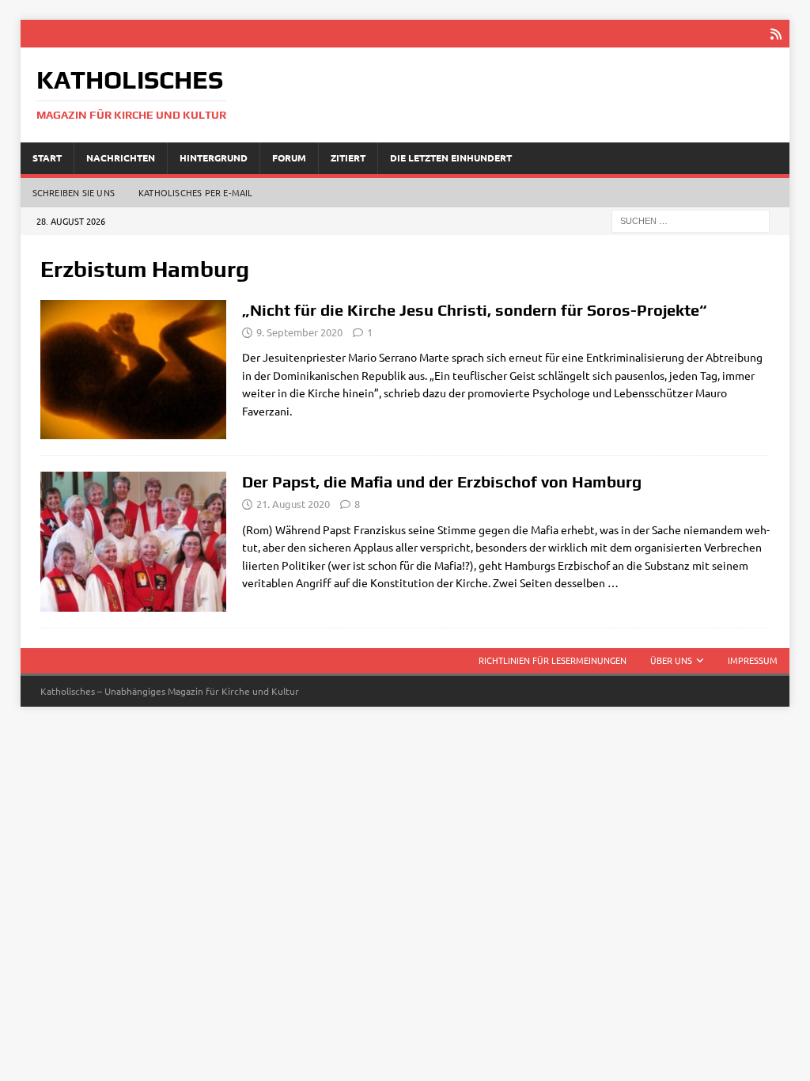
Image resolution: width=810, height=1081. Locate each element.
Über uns (671, 660)
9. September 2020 (299, 332)
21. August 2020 (293, 503)
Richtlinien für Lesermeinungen (552, 660)
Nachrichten (120, 157)
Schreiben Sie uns (73, 192)
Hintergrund (214, 157)
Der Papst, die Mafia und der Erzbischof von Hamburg (442, 481)
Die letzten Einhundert (451, 157)
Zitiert (348, 157)
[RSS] (775, 33)
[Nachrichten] (133, 542)
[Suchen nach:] (690, 219)
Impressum (753, 660)
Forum (289, 157)
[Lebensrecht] (133, 370)
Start (47, 157)
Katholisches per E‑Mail (195, 192)
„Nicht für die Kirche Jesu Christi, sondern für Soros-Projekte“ (474, 310)
